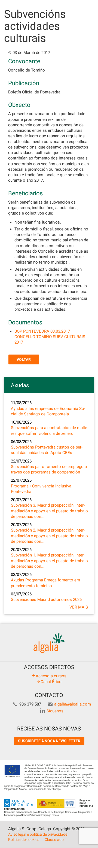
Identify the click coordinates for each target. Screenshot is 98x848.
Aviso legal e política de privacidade (37, 834)
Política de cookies (23, 839)
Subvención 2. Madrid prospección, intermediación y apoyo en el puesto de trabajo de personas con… (49, 536)
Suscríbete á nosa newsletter (49, 741)
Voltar (24, 359)
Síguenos (55, 711)
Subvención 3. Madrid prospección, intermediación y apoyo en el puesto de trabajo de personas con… (49, 511)
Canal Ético (51, 681)
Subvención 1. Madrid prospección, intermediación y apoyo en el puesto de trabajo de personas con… (49, 561)
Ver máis (78, 607)
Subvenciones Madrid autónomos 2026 (46, 599)
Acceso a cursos (51, 675)
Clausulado (54, 839)
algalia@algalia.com (72, 704)
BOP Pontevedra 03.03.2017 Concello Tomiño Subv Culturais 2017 (49, 337)
